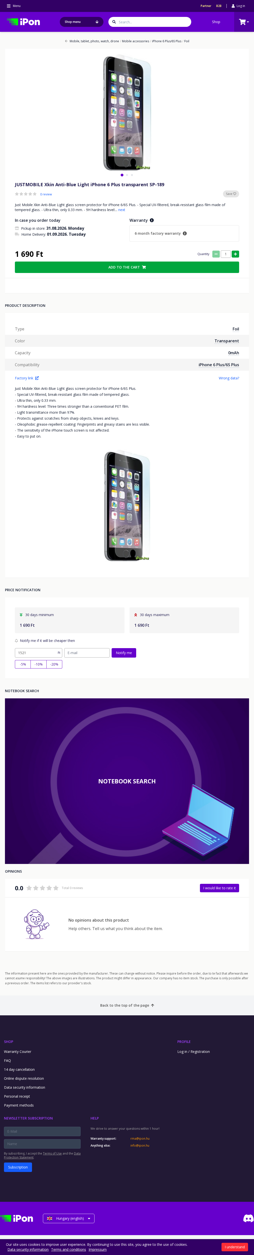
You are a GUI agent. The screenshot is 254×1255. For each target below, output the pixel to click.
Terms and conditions (68, 1249)
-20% (54, 664)
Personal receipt (17, 1096)
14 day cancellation (19, 1069)
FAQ (7, 1060)
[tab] (122, 175)
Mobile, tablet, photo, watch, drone (94, 41)
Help (95, 1118)
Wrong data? (229, 378)
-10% (38, 664)
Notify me (124, 652)
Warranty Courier (17, 1051)
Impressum (98, 1249)
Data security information (24, 1087)
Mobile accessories (134, 41)
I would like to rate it (219, 888)
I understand (235, 1247)
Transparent (227, 341)
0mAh (233, 353)
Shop (216, 21)
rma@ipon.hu (140, 1139)
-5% (23, 664)
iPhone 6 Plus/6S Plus (165, 41)
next (121, 209)
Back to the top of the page (124, 1005)
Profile (184, 1041)
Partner (206, 6)
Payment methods (19, 1105)
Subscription (18, 1167)
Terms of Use (52, 1153)
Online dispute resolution (24, 1078)
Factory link (24, 378)
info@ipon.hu (139, 1146)
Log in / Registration (193, 1051)
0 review (46, 194)
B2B (219, 6)
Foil (185, 41)
